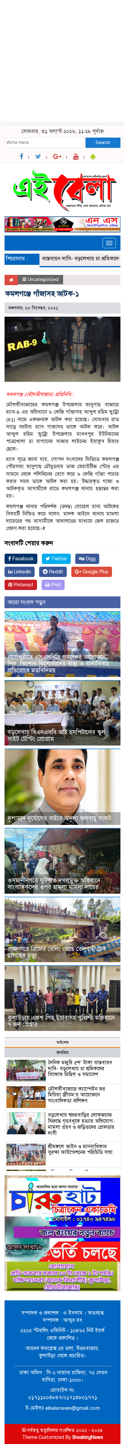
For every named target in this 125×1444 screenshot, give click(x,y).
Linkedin (21, 572)
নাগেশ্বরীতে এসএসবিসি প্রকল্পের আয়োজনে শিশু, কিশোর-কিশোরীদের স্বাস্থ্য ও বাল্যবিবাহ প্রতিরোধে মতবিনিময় (58, 663)
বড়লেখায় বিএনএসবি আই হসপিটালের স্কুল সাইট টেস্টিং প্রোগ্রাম (56, 736)
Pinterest (22, 585)
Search (103, 142)
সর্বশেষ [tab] (62, 1042)
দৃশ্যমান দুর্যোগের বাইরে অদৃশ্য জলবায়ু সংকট (59, 818)
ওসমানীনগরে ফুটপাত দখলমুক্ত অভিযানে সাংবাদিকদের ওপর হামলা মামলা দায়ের (54, 884)
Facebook (22, 559)
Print (55, 585)
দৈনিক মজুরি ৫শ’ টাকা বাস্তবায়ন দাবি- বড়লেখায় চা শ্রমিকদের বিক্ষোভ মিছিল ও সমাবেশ (80, 1068)
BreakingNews (87, 1437)
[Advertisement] (62, 62)
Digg (90, 559)
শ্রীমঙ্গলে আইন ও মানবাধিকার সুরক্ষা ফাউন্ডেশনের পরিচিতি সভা (80, 1149)
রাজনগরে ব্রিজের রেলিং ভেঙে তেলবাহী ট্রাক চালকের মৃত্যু (57, 952)
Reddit (55, 572)
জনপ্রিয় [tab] (62, 1052)
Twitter (58, 559)
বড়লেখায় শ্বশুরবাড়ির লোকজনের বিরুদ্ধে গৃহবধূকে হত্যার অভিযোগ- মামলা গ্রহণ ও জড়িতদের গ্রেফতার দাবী (81, 1124)
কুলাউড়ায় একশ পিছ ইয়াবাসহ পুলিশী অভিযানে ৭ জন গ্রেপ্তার (61, 1021)
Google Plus (94, 572)
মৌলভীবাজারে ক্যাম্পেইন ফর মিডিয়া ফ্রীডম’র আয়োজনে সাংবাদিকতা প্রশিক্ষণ (76, 1095)
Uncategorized (43, 279)
